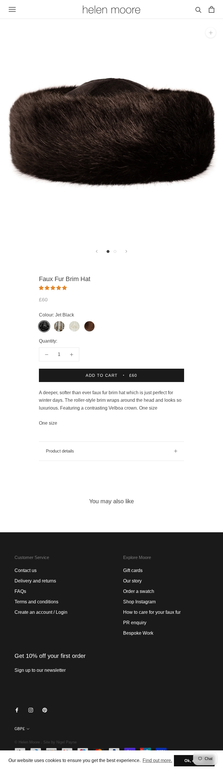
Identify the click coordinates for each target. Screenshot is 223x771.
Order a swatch (138, 591)
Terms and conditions (36, 601)
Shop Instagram (139, 601)
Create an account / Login (41, 612)
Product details (60, 450)
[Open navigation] (12, 9)
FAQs (20, 591)
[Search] (198, 9)
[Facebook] (17, 710)
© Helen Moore (27, 742)
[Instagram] (30, 710)
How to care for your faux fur (152, 612)
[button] (53, 287)
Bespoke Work (138, 633)
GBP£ (20, 729)
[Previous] (97, 251)
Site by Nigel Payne (60, 742)
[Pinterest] (44, 710)
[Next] (126, 251)
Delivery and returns (35, 580)
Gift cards (133, 570)
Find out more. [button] (157, 760)
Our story (132, 580)
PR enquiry (134, 622)
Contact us (26, 570)
